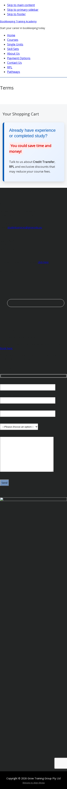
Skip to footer (16, 14)
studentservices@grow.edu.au (25, 227)
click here (43, 262)
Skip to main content (21, 5)
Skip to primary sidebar (22, 10)
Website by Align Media (34, 782)
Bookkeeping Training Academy (18, 21)
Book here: (6, 348)
